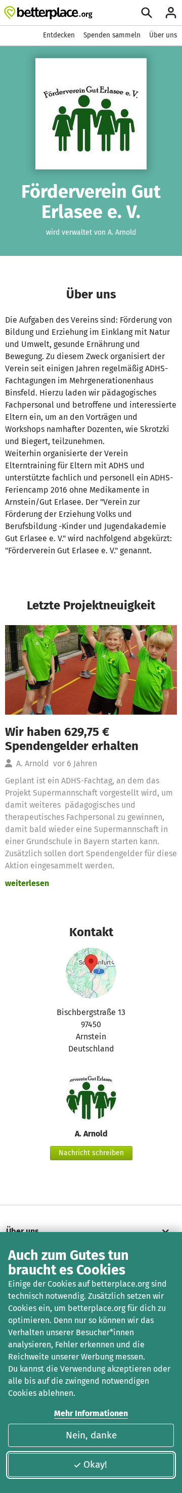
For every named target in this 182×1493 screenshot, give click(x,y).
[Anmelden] (171, 13)
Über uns (163, 35)
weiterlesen (27, 883)
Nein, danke (91, 1435)
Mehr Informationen (91, 1413)
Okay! (95, 1464)
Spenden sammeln (112, 35)
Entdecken (59, 35)
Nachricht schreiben (91, 1153)
